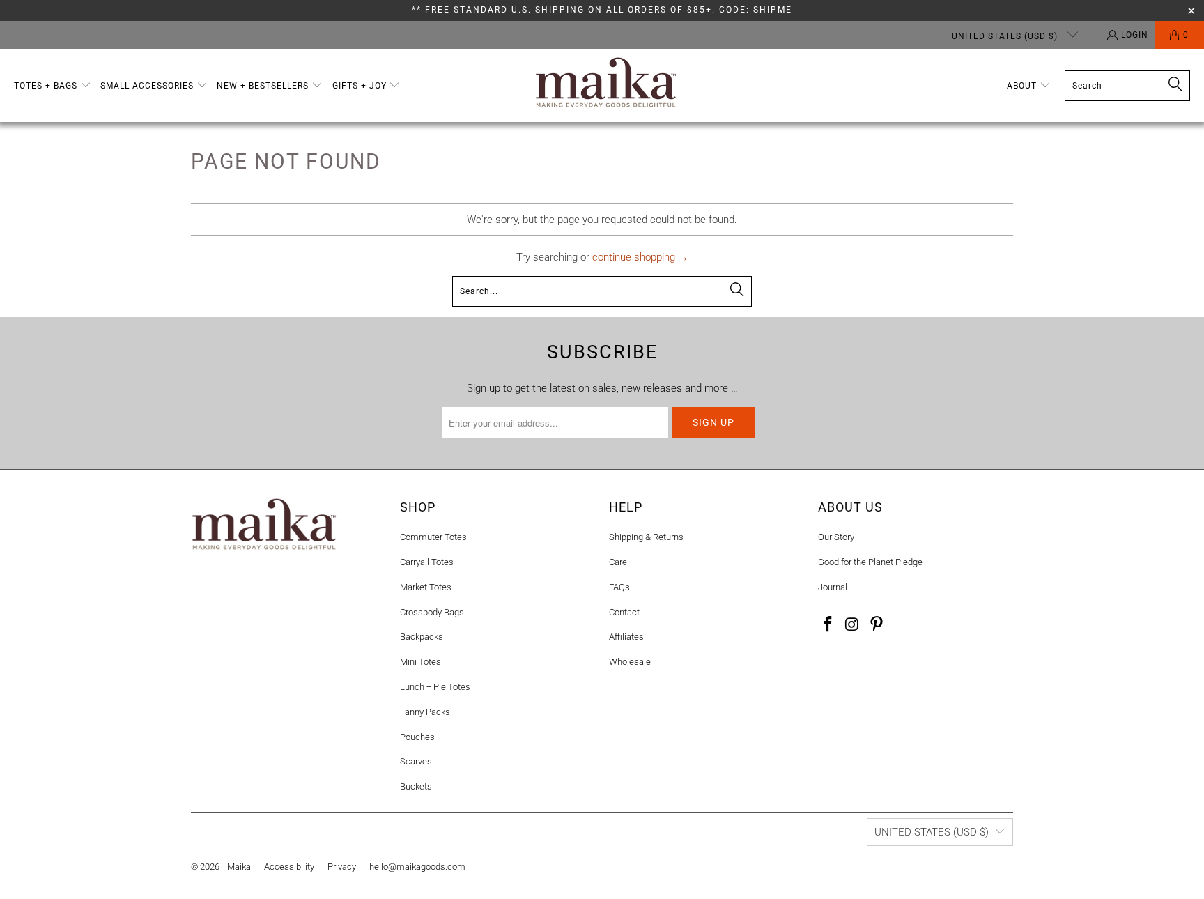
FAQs (619, 587)
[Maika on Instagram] (852, 625)
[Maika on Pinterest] (876, 625)
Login (1134, 35)
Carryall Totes (427, 562)
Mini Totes (420, 661)
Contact (624, 612)
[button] (52, 86)
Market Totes (426, 587)
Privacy (341, 866)
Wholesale (630, 661)
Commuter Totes (433, 537)
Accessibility (289, 866)
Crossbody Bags (432, 612)
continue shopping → (640, 257)
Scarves (416, 761)
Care (618, 562)
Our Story (836, 537)
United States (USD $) (1006, 36)
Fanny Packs (425, 712)
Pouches (417, 737)
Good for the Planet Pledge (870, 562)
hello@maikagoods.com (417, 866)
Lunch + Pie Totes (435, 687)
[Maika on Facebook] (828, 625)
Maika (239, 866)
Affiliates (626, 636)
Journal (832, 587)
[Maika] (605, 85)
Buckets (416, 786)
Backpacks (421, 636)
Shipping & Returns (646, 537)
